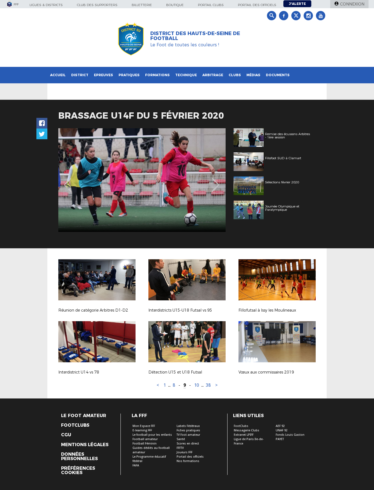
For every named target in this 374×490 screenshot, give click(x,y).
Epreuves (103, 75)
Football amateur (145, 439)
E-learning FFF (142, 430)
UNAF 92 (281, 430)
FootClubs (241, 426)
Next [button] (215, 180)
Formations (157, 75)
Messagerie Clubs (246, 430)
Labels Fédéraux (188, 426)
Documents (278, 75)
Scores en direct (188, 443)
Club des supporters (97, 4)
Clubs (235, 75)
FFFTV (180, 448)
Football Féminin (145, 443)
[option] (142, 180)
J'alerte (297, 4)
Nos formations (188, 461)
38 (208, 385)
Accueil (58, 75)
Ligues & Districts (46, 4)
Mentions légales (84, 445)
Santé (181, 439)
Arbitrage (212, 75)
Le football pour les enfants (152, 435)
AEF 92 (280, 426)
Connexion (352, 4)
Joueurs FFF (184, 452)
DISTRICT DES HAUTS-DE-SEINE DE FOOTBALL (195, 35)
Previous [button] (67, 180)
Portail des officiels (257, 4)
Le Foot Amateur (83, 416)
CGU (66, 435)
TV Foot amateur (188, 435)
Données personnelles (79, 456)
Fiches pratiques (188, 430)
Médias (253, 75)
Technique (186, 75)
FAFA (136, 465)
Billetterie (142, 4)
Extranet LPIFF (244, 435)
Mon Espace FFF (144, 426)
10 (196, 385)
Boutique (175, 4)
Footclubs (75, 425)
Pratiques (129, 75)
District (79, 75)
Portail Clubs (211, 4)
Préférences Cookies (78, 470)
